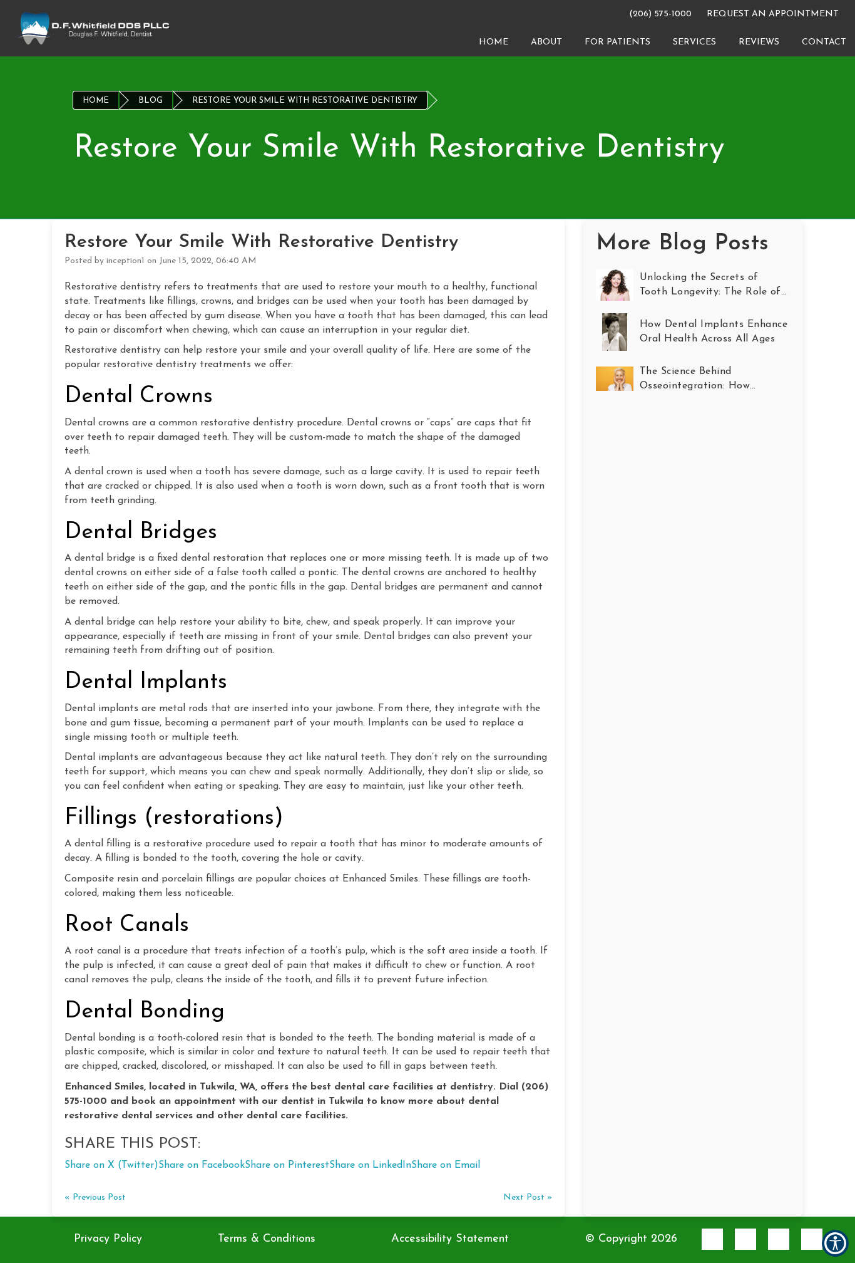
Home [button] (493, 42)
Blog (150, 100)
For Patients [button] (617, 42)
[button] (92, 28)
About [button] (546, 42)
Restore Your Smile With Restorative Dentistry (304, 100)
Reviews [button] (759, 42)
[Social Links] (712, 1239)
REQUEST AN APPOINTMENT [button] (773, 14)
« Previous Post (95, 1197)
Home (96, 100)
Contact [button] (824, 42)
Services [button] (694, 42)
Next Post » (527, 1197)
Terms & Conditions (266, 1239)
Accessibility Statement (450, 1239)
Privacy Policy (108, 1239)
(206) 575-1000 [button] (658, 14)
